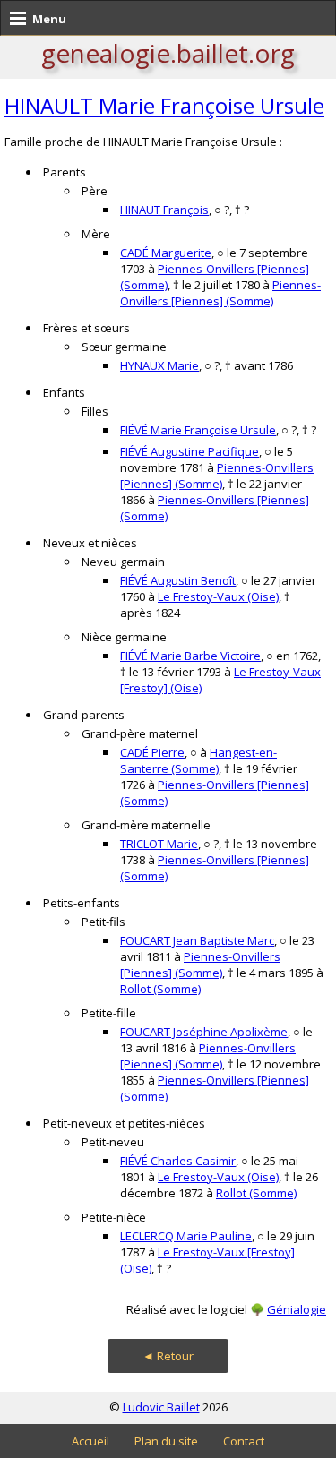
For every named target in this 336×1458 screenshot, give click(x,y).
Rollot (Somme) (160, 989)
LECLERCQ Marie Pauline (186, 1236)
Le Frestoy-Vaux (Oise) (218, 596)
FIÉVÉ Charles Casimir (178, 1161)
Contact (243, 1441)
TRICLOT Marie (159, 844)
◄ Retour (168, 1356)
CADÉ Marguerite (165, 252)
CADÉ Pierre (152, 752)
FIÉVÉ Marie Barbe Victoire (190, 656)
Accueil (90, 1441)
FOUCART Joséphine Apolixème (204, 1032)
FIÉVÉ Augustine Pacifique (189, 451)
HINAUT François (164, 210)
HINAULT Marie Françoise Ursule (164, 105)
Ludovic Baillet (161, 1407)
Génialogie (296, 1309)
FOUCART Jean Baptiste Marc (197, 940)
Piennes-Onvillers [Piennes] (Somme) (220, 293)
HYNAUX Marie (159, 365)
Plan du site (166, 1441)
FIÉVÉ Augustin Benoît (178, 580)
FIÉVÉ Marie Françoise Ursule (198, 430)
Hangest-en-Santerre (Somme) (198, 760)
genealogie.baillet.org (168, 53)
